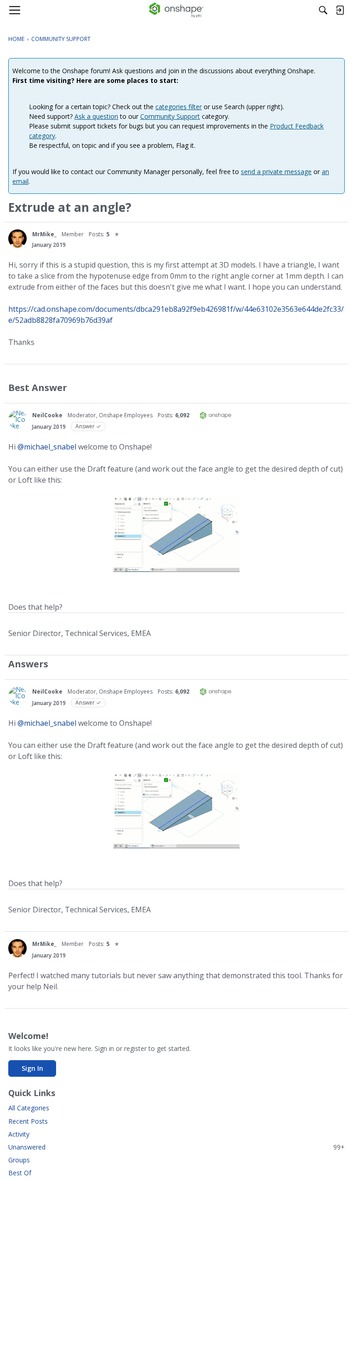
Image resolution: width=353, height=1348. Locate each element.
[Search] (323, 10)
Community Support (170, 116)
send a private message (276, 171)
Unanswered (176, 1147)
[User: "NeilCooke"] (17, 419)
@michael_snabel (46, 447)
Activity (18, 1134)
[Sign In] (339, 10)
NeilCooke (47, 415)
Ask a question (96, 116)
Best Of (19, 1172)
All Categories (28, 1107)
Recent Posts (28, 1121)
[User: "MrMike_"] (17, 238)
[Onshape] (176, 10)
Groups (19, 1159)
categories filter (178, 106)
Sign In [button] (32, 1068)
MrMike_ (44, 234)
